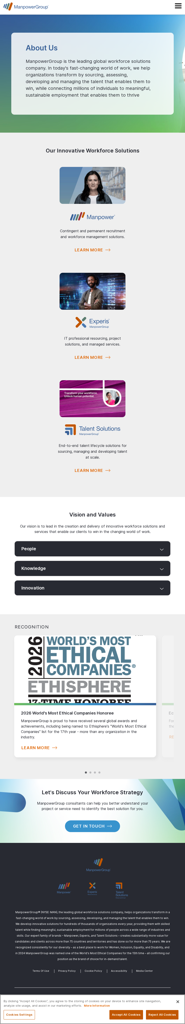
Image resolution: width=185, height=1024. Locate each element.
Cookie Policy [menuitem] (93, 970)
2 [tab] (90, 768)
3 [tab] (94, 768)
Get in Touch (89, 826)
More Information (97, 1005)
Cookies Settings (19, 1014)
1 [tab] (85, 768)
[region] (92, 1009)
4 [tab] (99, 768)
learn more (35, 747)
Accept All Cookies (126, 1014)
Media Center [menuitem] (144, 970)
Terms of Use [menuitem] (40, 970)
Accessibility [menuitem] (119, 970)
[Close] (178, 1002)
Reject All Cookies (162, 1014)
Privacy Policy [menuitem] (67, 970)
